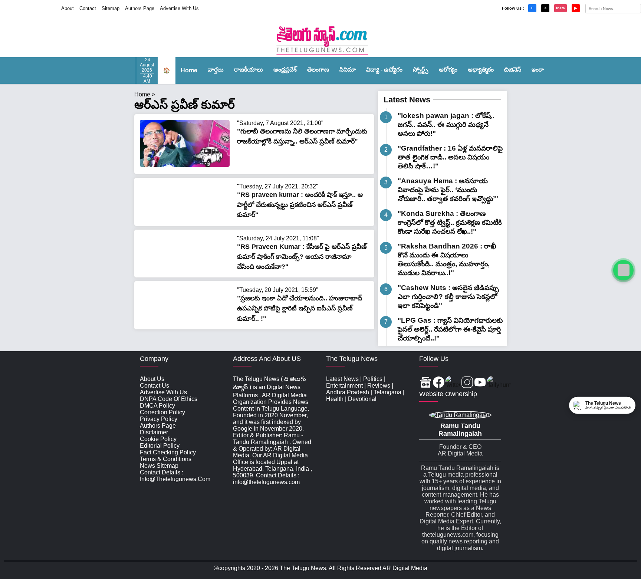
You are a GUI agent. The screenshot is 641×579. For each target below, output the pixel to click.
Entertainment (344, 385)
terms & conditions (165, 459)
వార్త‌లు (216, 69)
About (67, 8)
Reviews (378, 385)
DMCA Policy (157, 405)
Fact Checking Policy (168, 452)
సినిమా (347, 69)
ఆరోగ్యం (448, 69)
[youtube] (480, 383)
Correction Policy (162, 412)
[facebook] (438, 383)
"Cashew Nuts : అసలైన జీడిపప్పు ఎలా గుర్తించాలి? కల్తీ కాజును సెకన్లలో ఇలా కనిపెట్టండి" (448, 296)
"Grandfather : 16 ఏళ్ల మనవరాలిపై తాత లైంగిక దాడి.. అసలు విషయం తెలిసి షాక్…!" (450, 157)
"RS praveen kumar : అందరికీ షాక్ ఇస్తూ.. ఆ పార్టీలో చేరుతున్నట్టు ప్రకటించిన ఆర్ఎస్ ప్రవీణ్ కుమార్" (300, 204)
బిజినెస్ (512, 69)
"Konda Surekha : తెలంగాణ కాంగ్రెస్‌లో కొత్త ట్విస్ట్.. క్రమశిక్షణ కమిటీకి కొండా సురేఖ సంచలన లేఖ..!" (450, 222)
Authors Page (139, 8)
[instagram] (467, 383)
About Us (152, 379)
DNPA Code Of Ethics (168, 399)
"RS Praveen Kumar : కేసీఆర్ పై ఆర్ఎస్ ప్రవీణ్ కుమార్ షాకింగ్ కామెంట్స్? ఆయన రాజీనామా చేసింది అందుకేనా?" (302, 256)
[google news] (425, 383)
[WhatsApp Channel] (623, 270)
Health (334, 399)
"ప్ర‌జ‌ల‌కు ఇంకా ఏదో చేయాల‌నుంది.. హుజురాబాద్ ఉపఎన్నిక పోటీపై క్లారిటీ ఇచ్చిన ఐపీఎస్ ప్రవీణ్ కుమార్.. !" (299, 308)
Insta (560, 8)
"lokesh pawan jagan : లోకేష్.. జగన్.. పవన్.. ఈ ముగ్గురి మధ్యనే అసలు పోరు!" (446, 124)
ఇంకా (538, 69)
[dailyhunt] (499, 383)
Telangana (387, 392)
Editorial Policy (160, 446)
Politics (372, 379)
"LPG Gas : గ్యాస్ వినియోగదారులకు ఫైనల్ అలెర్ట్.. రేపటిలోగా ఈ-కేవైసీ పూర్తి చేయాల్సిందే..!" (450, 329)
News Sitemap (159, 466)
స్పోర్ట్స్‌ (420, 69)
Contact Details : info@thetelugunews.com (175, 475)
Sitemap (110, 8)
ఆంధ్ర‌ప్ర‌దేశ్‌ (285, 69)
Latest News (407, 99)
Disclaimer (154, 432)
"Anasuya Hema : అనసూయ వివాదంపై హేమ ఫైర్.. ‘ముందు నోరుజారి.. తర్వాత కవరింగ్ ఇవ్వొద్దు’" (448, 190)
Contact (87, 8)
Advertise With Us (179, 8)
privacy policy (158, 419)
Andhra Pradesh (347, 392)
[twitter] (453, 383)
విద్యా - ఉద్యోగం (384, 69)
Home (189, 70)
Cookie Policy (158, 439)
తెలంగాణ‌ (318, 69)
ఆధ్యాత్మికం (481, 69)
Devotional (362, 399)
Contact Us (154, 385)
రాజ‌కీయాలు (248, 69)
